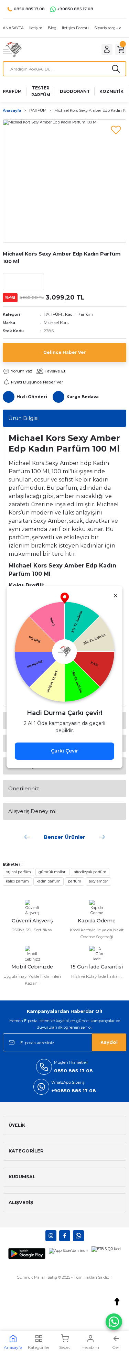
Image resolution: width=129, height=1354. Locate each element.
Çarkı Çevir (64, 751)
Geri (116, 1347)
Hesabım (90, 1347)
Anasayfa (13, 1347)
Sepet (64, 1347)
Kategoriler (39, 1347)
